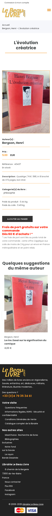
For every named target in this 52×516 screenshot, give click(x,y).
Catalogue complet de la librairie (21, 423)
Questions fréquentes (15, 407)
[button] (48, 10)
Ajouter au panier (17, 219)
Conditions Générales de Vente (20, 419)
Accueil (6, 25)
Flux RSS (8, 486)
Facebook (9, 490)
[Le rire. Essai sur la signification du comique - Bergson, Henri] (26, 303)
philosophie (10, 192)
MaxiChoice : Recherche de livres (21, 435)
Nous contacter (12, 481)
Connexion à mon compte (16, 2)
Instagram (9, 494)
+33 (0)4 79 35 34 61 (17, 396)
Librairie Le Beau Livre (33, 504)
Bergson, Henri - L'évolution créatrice (20, 28)
